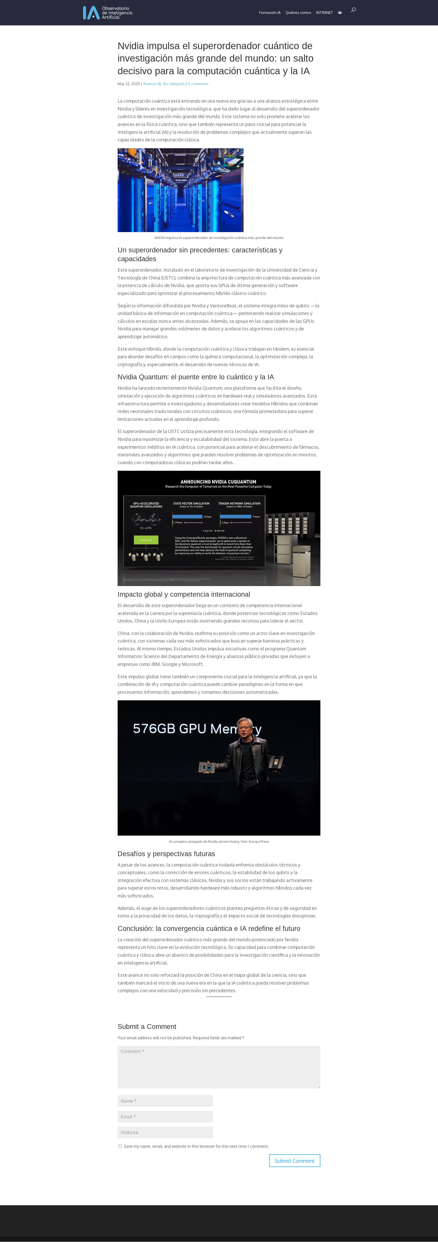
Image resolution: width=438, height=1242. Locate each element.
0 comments (198, 84)
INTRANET (324, 12)
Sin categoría (174, 84)
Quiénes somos (298, 12)
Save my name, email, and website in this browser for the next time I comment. (196, 1146)
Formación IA (270, 12)
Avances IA (152, 84)
